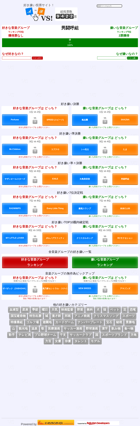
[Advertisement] (100, 14)
